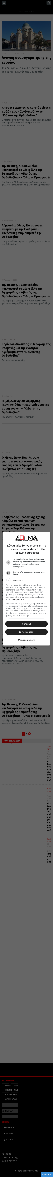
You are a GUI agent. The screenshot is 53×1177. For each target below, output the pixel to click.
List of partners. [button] (17, 599)
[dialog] (26, 589)
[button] (26, 580)
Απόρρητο (47, 1174)
